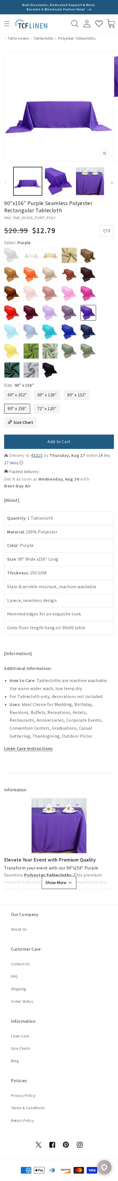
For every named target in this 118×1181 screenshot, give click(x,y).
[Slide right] (112, 183)
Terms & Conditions (28, 1107)
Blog (15, 1060)
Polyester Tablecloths (76, 38)
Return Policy (22, 1120)
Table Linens (18, 38)
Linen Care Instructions (28, 748)
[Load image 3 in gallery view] (90, 181)
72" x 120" (47, 408)
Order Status (22, 1001)
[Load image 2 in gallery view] (59, 181)
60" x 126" (47, 394)
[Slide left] (6, 183)
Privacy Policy (23, 1095)
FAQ (14, 976)
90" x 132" (76, 394)
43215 (37, 455)
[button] (7, 24)
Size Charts (20, 1048)
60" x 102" (17, 394)
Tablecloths (43, 38)
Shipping (18, 988)
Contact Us (20, 963)
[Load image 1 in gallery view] (27, 181)
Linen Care (20, 1035)
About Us (19, 929)
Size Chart (23, 422)
